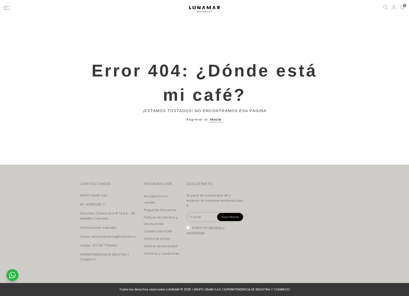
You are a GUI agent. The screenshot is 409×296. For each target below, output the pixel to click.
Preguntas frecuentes (160, 210)
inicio (215, 119)
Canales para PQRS (158, 231)
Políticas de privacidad (160, 246)
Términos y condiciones (161, 253)
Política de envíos (157, 239)
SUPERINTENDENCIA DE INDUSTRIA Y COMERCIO (256, 289)
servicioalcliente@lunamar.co (114, 236)
